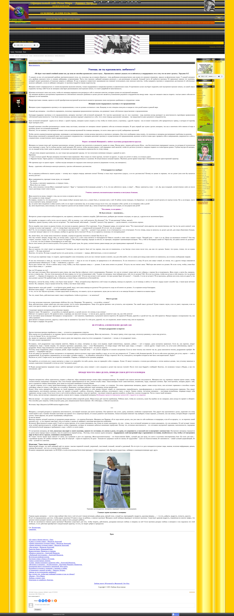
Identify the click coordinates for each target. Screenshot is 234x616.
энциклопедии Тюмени (19, 118)
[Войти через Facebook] (46, 600)
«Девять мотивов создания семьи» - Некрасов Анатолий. (49, 545)
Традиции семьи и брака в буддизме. (42, 559)
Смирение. (32, 529)
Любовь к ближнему (48, 60)
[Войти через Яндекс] (49, 600)
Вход (24, 51)
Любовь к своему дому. (37, 578)
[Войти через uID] (39, 600)
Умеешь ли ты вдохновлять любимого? (42, 572)
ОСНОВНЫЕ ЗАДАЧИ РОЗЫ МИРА (59, 13)
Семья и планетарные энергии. (40, 561)
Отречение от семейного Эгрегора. (41, 580)
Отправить (38, 609)
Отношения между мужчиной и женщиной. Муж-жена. (48, 566)
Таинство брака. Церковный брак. (41, 549)
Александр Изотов (203, 202)
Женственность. (34, 65)
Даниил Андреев (86, 3)
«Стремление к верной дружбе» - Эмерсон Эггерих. (47, 570)
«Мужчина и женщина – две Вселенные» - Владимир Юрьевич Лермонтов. (55, 564)
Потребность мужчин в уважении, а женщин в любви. (48, 568)
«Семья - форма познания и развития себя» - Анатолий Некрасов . (52, 563)
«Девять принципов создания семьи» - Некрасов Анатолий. (50, 543)
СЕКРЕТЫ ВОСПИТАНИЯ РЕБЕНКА (205, 135)
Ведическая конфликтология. (39, 557)
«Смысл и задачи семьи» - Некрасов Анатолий (45, 541)
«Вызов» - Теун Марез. (37, 576)
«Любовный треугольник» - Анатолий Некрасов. (46, 555)
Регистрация (18, 51)
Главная (30, 60)
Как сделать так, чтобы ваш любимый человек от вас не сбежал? (52, 574)
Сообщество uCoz (203, 203)
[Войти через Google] (52, 600)
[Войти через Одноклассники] (55, 600)
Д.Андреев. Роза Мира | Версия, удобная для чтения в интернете (63, 19)
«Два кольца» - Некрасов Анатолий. (41, 547)
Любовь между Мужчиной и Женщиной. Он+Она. (112, 583)
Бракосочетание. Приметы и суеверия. (42, 551)
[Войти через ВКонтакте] (43, 600)
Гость (219, 17)
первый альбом (22, 119)
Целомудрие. (36, 527)
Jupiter (50, 592)
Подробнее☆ (27, 49)
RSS (223, 18)
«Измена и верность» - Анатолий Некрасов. (44, 553)
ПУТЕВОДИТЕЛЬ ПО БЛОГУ (48, 29)
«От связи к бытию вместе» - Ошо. (41, 539)
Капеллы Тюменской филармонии (18, 115)
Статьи (35, 60)
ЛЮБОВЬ (40, 60)
